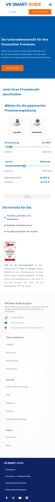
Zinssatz (9, 182)
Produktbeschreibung (16, 419)
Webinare (10, 403)
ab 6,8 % (44, 182)
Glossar (9, 411)
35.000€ (46, 142)
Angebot (10, 344)
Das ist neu (11, 437)
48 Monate (45, 161)
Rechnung (10, 352)
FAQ (8, 395)
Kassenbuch (11, 369)
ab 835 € (44, 177)
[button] (50, 4)
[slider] (10, 147)
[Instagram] (13, 498)
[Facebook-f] (6, 498)
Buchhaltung (12, 360)
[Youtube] (20, 498)
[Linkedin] (27, 498)
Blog (8, 445)
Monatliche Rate (13, 177)
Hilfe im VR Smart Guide (17, 386)
